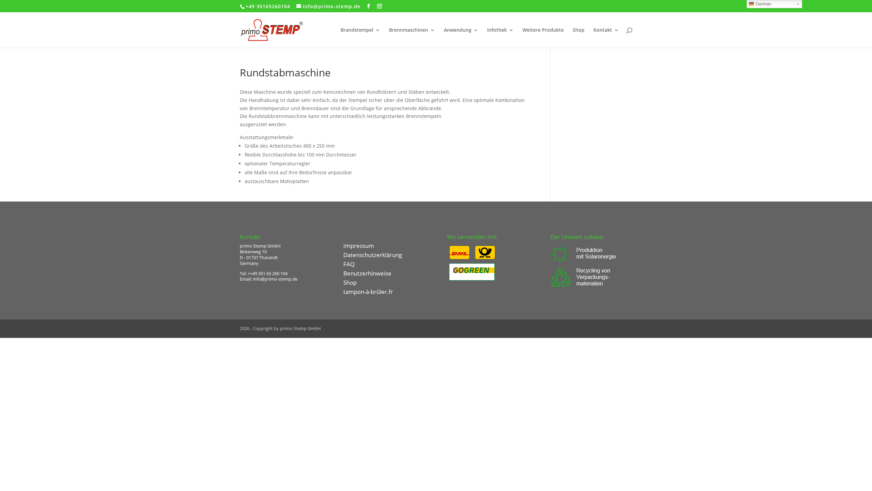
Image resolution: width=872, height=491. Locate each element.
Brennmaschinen (408, 30)
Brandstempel (357, 30)
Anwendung (457, 30)
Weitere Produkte (543, 30)
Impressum (358, 246)
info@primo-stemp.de (275, 279)
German (762, 3)
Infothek (497, 30)
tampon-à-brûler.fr (368, 292)
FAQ (349, 264)
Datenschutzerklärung (372, 255)
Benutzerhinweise (367, 273)
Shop (579, 30)
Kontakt (602, 30)
